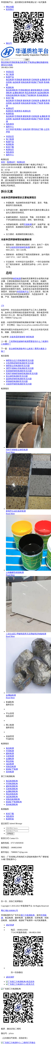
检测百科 (10, 111)
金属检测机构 (18, 93)
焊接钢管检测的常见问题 (17, 381)
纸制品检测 (26, 82)
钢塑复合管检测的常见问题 (18, 366)
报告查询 (10, 124)
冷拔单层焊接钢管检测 (20, 247)
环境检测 (13, 62)
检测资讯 (18, 111)
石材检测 (35, 80)
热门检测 (10, 74)
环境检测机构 (24, 90)
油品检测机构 (43, 93)
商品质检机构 (31, 93)
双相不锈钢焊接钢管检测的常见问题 (22, 373)
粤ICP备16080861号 (9, 910)
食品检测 (22, 62)
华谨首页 (10, 72)
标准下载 (10, 98)
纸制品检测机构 (13, 95)
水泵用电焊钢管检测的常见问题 (20, 363)
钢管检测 (17, 278)
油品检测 (16, 82)
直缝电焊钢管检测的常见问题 (19, 379)
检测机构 (10, 87)
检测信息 (27, 111)
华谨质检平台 (23, 292)
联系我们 (10, 9)
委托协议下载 (37, 129)
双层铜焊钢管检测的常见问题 (19, 371)
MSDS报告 (8, 65)
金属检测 (38, 62)
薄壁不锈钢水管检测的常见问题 (20, 368)
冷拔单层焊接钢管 (18, 337)
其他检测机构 (43, 95)
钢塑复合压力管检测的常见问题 (20, 360)
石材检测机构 (12, 789)
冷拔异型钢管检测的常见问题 (19, 384)
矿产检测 (30, 62)
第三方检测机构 (28, 915)
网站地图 (10, 7)
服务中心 (10, 127)
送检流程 (27, 129)
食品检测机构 (12, 90)
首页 (3, 162)
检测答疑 (10, 114)
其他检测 (10, 772)
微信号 (9, 43)
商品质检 (5, 62)
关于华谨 (10, 129)
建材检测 (27, 80)
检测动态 (10, 108)
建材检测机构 (37, 90)
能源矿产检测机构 (28, 95)
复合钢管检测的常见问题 (17, 376)
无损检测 (28, 224)
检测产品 (10, 77)
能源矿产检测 (37, 82)
